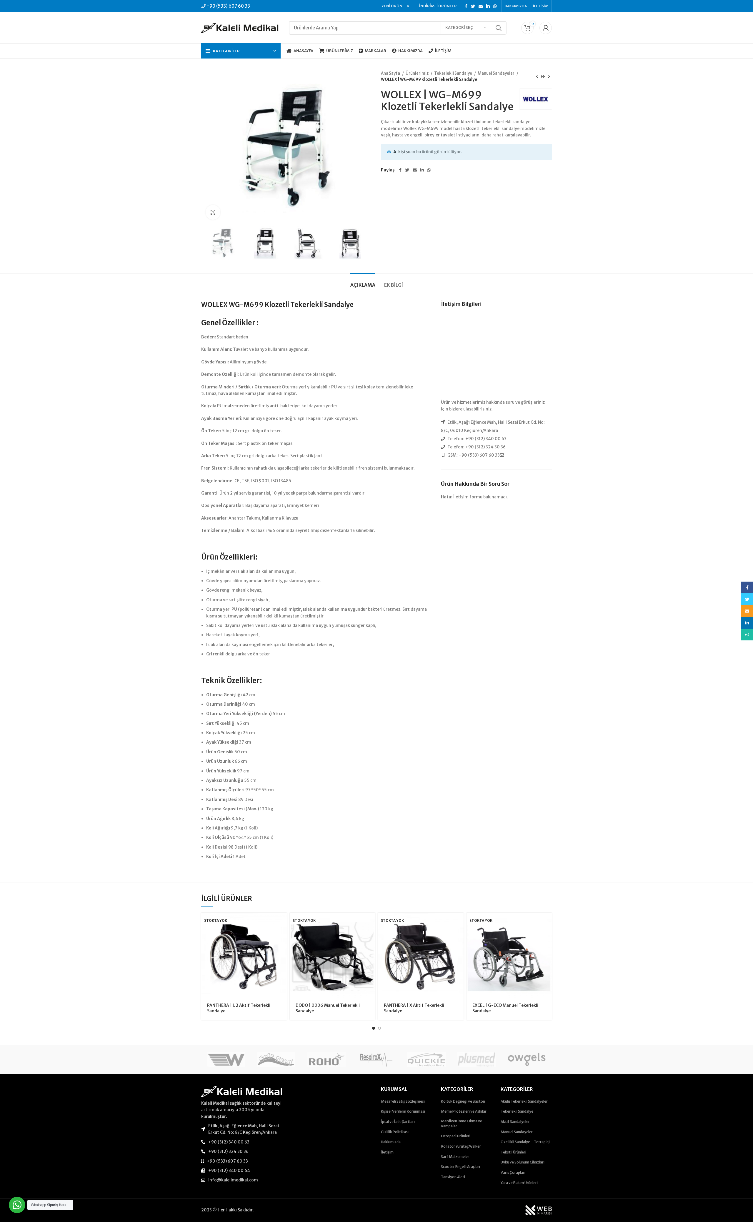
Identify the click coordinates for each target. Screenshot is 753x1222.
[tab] (362, 282)
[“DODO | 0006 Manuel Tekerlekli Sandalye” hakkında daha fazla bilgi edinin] (370, 922)
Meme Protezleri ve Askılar (464, 1111)
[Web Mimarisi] (538, 1210)
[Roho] (326, 1059)
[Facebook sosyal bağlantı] (466, 6)
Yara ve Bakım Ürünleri (519, 1183)
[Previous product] (537, 76)
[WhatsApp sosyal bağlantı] (495, 6)
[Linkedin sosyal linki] (488, 6)
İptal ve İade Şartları (398, 1121)
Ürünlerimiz (417, 73)
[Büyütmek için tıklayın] (213, 212)
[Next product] (549, 76)
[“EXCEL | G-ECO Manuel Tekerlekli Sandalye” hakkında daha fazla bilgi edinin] (547, 922)
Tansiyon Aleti (453, 1177)
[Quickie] (427, 1059)
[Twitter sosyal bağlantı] (473, 6)
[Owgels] (527, 1059)
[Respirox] (376, 1059)
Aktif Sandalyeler (515, 1121)
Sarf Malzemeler (455, 1156)
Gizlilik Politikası (395, 1132)
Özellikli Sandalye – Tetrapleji (525, 1142)
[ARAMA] (498, 28)
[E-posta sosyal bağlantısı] (480, 6)
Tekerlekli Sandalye (453, 73)
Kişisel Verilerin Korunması (403, 1111)
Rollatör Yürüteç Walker (461, 1146)
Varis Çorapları (513, 1172)
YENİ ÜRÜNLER (395, 6)
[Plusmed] (477, 1059)
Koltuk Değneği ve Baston (463, 1101)
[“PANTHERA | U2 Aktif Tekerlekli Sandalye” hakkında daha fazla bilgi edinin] (282, 922)
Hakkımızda (391, 1142)
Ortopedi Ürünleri (455, 1136)
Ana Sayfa (391, 73)
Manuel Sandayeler (496, 73)
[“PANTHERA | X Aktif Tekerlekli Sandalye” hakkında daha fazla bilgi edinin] (459, 922)
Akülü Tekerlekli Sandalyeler (524, 1101)
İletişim (387, 1152)
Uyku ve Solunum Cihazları (522, 1162)
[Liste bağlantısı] (241, 1129)
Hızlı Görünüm (282, 935)
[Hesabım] (546, 28)
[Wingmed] (226, 1059)
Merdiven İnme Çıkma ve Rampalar (461, 1123)
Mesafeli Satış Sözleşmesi (403, 1101)
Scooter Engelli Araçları (460, 1166)
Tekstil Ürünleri (513, 1152)
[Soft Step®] (276, 1059)
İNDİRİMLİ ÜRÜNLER (438, 6)
